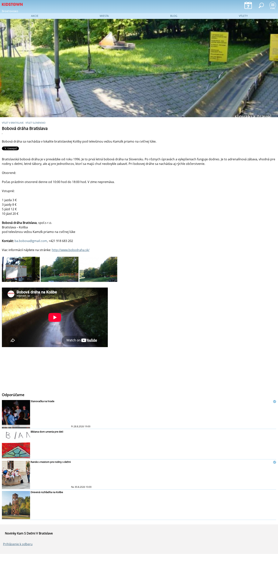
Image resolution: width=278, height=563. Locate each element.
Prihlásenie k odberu (18, 544)
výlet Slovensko (35, 122)
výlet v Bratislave (13, 122)
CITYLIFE (16, 426)
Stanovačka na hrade (42, 401)
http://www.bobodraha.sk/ (70, 250)
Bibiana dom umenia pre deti (47, 431)
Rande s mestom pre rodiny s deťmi (51, 462)
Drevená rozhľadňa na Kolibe (47, 492)
